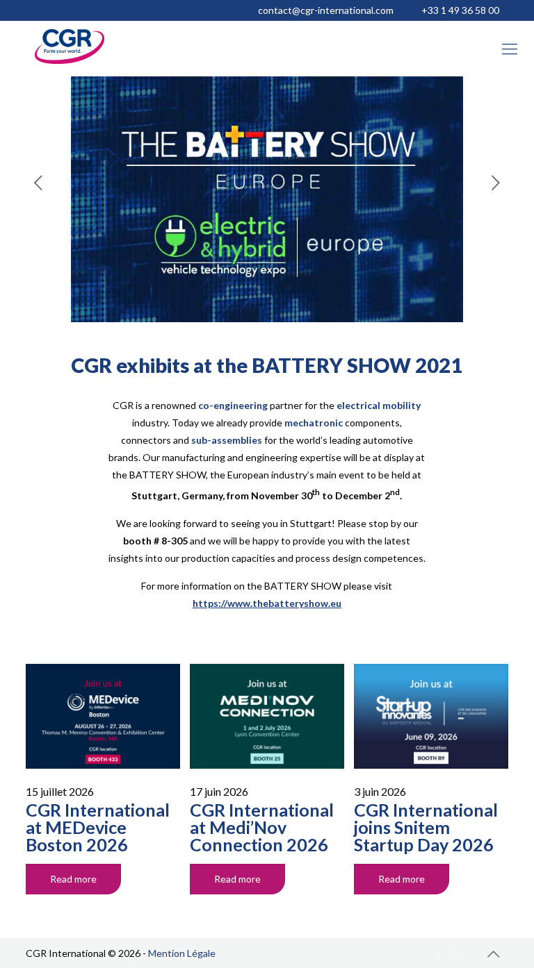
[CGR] (69, 60)
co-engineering (233, 405)
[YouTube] (439, 952)
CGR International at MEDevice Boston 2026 (98, 827)
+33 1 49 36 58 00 (460, 10)
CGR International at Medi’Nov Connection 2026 (262, 827)
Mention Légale (182, 953)
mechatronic (313, 422)
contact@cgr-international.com (326, 10)
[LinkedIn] (458, 952)
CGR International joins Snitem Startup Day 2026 (426, 827)
